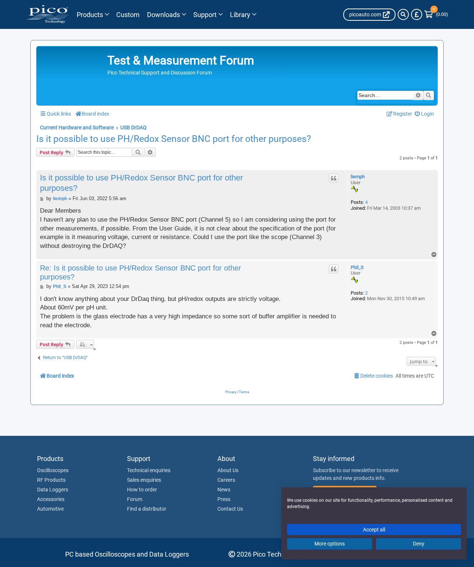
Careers (226, 480)
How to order (142, 490)
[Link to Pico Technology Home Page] (47, 14)
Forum (134, 499)
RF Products (51, 480)
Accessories (50, 499)
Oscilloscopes (53, 470)
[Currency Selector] (416, 14)
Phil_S (357, 267)
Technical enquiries (148, 470)
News (223, 490)
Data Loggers (52, 490)
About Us (227, 470)
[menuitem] (424, 114)
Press (223, 499)
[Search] (403, 14)
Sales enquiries (144, 480)
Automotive (50, 509)
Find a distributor (146, 509)
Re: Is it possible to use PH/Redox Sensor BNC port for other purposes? (140, 272)
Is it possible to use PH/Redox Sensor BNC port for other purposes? (173, 139)
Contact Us (230, 509)
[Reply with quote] (333, 178)
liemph (358, 176)
